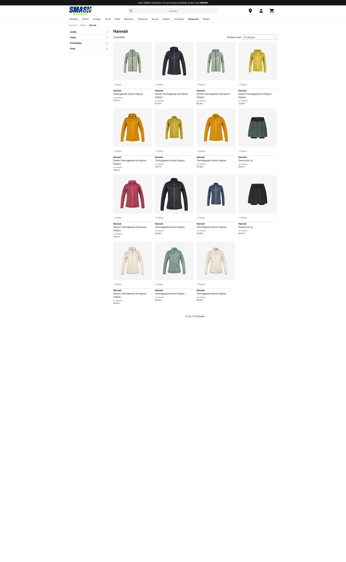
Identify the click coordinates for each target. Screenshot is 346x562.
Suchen (173, 11)
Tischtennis (142, 19)
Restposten (193, 19)
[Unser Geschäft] (250, 11)
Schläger (97, 19)
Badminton (128, 19)
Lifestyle (166, 19)
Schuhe (85, 19)
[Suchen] (131, 11)
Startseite (73, 25)
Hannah (117, 90)
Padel (117, 19)
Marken (206, 19)
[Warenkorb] (272, 11)
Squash (155, 19)
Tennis (108, 19)
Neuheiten (73, 19)
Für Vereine (179, 19)
